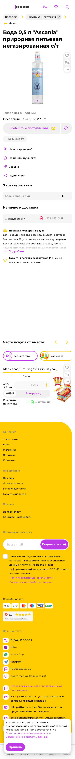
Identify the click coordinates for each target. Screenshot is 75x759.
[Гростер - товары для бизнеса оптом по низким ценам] (22, 7)
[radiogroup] (26, 376)
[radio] (26, 372)
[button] (67, 367)
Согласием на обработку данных (26, 736)
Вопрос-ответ (12, 511)
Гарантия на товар (14, 493)
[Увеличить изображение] (62, 387)
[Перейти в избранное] (56, 7)
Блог (6, 444)
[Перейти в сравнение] (45, 7)
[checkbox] (5, 556)
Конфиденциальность (17, 516)
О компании (10, 439)
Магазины (9, 449)
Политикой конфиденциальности (30, 577)
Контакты (9, 460)
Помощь (8, 477)
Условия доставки (14, 488)
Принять (15, 747)
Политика (9, 455)
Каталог (11, 17)
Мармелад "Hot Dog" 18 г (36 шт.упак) (30, 369)
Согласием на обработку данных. (30, 582)
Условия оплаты (13, 483)
